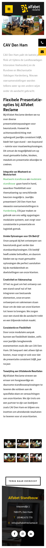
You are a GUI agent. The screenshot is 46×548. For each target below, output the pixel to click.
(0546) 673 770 (24, 517)
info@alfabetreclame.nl (25, 522)
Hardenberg (9, 210)
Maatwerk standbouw (15, 179)
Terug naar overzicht (23, 481)
